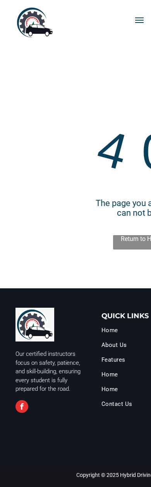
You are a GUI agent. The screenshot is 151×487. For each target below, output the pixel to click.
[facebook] (21, 407)
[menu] (139, 20)
